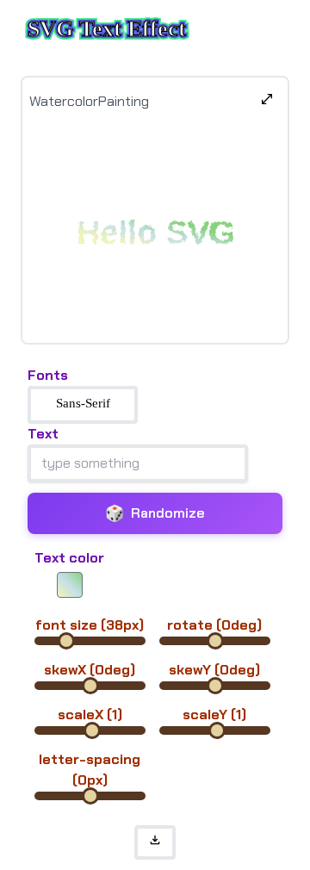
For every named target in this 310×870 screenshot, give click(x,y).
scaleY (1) (214, 714)
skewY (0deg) (214, 670)
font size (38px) (89, 625)
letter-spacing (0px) (89, 769)
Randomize (155, 513)
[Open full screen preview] (267, 101)
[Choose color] (70, 585)
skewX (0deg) (89, 670)
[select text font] (83, 405)
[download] (155, 842)
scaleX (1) (90, 714)
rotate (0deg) (214, 625)
